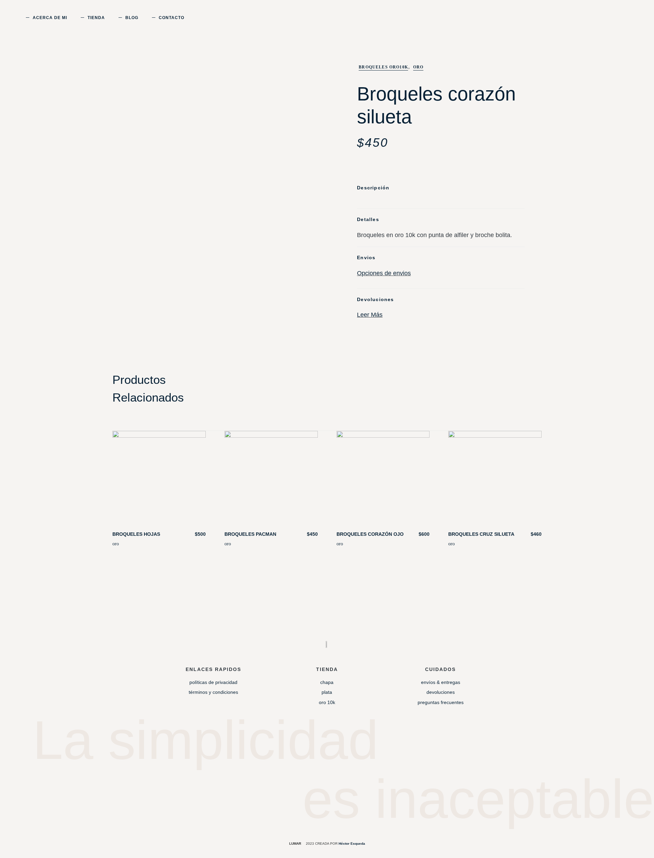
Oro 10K (327, 702)
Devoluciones (440, 692)
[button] (616, 19)
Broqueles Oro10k (383, 67)
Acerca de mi (50, 17)
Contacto (171, 17)
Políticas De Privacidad (213, 682)
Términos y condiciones (213, 692)
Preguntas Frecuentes (441, 702)
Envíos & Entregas (440, 682)
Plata (327, 692)
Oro (418, 67)
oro (115, 543)
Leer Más (370, 314)
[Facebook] (340, 771)
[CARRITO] (605, 17)
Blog (131, 17)
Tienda (96, 17)
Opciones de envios (384, 273)
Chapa (326, 682)
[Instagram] (313, 771)
